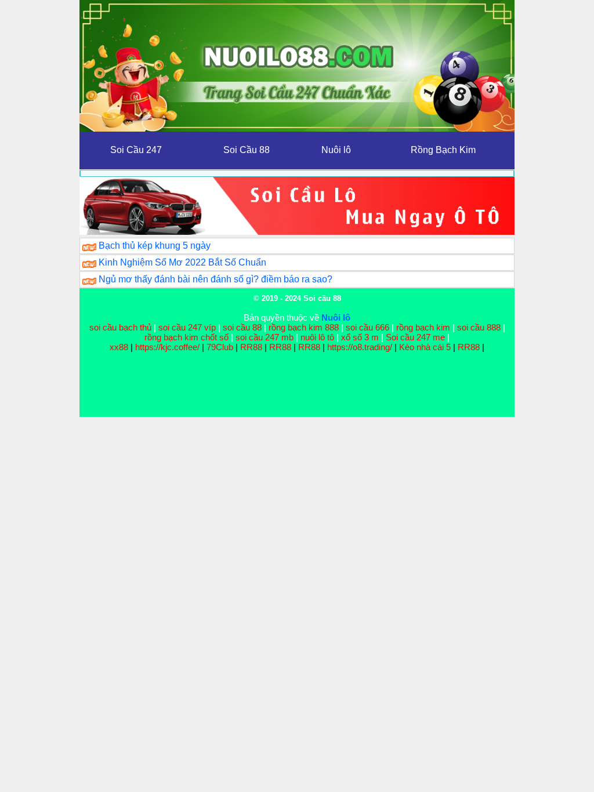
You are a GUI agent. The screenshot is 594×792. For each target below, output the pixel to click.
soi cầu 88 (242, 327)
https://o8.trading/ (359, 347)
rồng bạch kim (423, 327)
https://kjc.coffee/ (167, 347)
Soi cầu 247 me (415, 337)
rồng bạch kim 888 (304, 327)
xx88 (120, 347)
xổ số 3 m (360, 337)
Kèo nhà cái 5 (425, 347)
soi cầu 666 (367, 327)
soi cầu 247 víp (187, 327)
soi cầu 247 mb (265, 337)
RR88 (251, 347)
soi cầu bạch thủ (120, 327)
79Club (220, 347)
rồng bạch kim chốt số (186, 337)
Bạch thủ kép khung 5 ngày (155, 245)
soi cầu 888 (479, 327)
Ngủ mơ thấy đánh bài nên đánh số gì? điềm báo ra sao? (215, 279)
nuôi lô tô (317, 337)
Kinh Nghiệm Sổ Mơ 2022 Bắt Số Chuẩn (182, 262)
